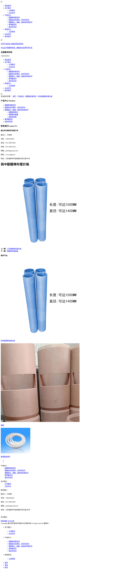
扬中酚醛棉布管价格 (45, 96)
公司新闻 (12, 31)
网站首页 (8, 5)
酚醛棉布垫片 (13, 112)
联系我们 (8, 36)
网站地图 (4, 521)
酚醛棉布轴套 (13, 114)
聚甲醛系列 (13, 24)
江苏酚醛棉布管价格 (14, 249)
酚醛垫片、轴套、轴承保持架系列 (20, 22)
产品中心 (8, 15)
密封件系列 (13, 27)
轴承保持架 (13, 117)
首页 (14, 96)
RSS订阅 (11, 521)
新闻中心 (8, 29)
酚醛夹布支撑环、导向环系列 (19, 20)
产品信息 (20, 96)
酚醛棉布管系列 (14, 17)
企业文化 (12, 13)
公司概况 (12, 10)
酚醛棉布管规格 (12, 251)
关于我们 (8, 8)
